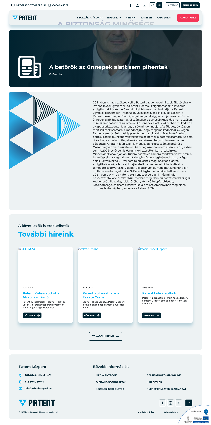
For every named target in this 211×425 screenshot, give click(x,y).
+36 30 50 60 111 (60, 5)
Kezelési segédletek (110, 389)
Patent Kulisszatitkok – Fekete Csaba (101, 295)
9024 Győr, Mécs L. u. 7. (38, 375)
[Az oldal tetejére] (188, 403)
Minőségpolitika (146, 412)
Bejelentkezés (190, 5)
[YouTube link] (144, 5)
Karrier (146, 17)
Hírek (129, 17)
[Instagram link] (137, 5)
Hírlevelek (154, 382)
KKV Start (173, 5)
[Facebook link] (130, 5)
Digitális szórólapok (111, 382)
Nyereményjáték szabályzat (166, 389)
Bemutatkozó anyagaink (164, 375)
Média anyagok (106, 375)
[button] (159, 5)
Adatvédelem (171, 412)
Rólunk (112, 17)
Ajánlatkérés (188, 17)
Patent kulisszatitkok (159, 293)
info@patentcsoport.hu (31, 5)
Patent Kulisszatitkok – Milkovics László (41, 295)
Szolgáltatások (88, 17)
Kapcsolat (164, 17)
